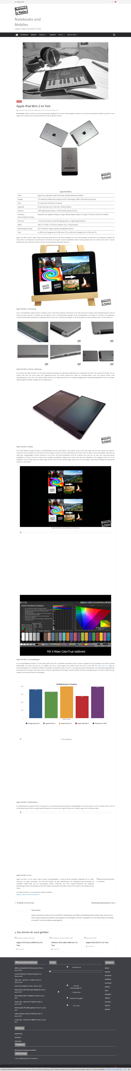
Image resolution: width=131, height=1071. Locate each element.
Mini (51, 110)
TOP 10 (60, 35)
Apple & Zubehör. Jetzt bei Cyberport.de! (28, 894)
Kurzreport (108, 983)
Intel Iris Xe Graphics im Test (23, 986)
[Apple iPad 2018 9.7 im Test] (90, 938)
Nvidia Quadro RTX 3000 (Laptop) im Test (27, 1008)
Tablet (53, 110)
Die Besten (108, 975)
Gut (41, 110)
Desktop (107, 972)
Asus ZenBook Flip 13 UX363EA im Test (26, 996)
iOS (43, 110)
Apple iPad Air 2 (103, 665)
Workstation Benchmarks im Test (103, 903)
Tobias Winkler (31, 110)
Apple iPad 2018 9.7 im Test (97, 942)
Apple (38, 110)
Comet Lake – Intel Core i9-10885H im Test (27, 1020)
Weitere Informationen (114, 1069)
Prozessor (108, 1002)
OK (125, 1069)
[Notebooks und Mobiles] (17, 35)
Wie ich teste (71, 35)
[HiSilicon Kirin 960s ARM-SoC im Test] (61, 938)
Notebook (108, 994)
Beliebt (107, 968)
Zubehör (53, 35)
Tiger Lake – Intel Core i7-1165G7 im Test (27, 980)
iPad (46, 110)
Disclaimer (18, 1037)
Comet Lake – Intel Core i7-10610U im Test (27, 1002)
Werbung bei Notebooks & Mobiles (25, 1050)
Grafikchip (108, 979)
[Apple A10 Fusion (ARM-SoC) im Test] (25, 938)
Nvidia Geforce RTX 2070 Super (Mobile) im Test (29, 990)
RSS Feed (33, 962)
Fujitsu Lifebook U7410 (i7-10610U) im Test (27, 1014)
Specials (42, 35)
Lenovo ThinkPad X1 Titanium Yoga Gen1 (27, 974)
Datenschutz (18, 1033)
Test (57, 110)
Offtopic (107, 998)
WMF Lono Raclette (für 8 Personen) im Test (28, 968)
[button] (46, 35)
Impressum (18, 1041)
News (106, 990)
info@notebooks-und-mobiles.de (28, 1058)
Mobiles (33, 35)
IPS (48, 110)
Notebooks (24, 35)
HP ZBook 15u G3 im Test (25, 903)
